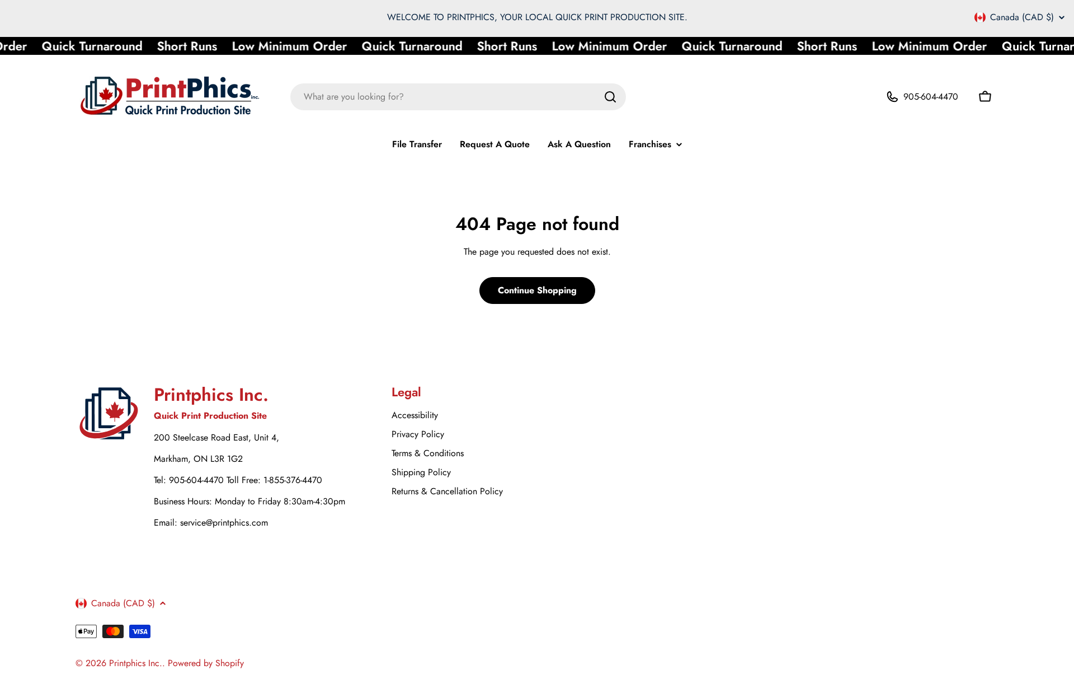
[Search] (610, 97)
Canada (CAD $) (1022, 17)
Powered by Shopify (206, 663)
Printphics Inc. (135, 663)
